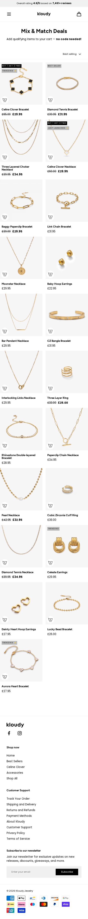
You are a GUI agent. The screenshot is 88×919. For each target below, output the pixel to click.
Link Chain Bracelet (59, 226)
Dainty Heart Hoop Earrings (19, 629)
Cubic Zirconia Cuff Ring (62, 515)
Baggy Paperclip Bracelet (17, 226)
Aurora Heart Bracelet (15, 686)
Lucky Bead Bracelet (59, 629)
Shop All (12, 778)
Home (11, 756)
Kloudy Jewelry (24, 890)
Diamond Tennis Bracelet (62, 109)
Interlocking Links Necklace (18, 397)
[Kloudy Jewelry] (44, 14)
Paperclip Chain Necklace (63, 455)
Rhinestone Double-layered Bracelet (18, 457)
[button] (9, 14)
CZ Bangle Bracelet (59, 340)
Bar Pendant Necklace (15, 340)
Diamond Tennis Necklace (17, 572)
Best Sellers (15, 761)
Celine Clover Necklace (61, 166)
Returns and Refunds (21, 810)
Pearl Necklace (11, 515)
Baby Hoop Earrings (59, 283)
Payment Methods (19, 816)
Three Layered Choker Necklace (15, 168)
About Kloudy (16, 822)
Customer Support (19, 827)
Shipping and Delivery (21, 804)
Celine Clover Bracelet (15, 109)
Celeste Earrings (57, 572)
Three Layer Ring (57, 397)
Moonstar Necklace (13, 283)
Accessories (15, 773)
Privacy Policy (16, 833)
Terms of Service (18, 839)
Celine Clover (16, 767)
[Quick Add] (4, 100)
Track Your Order (18, 799)
